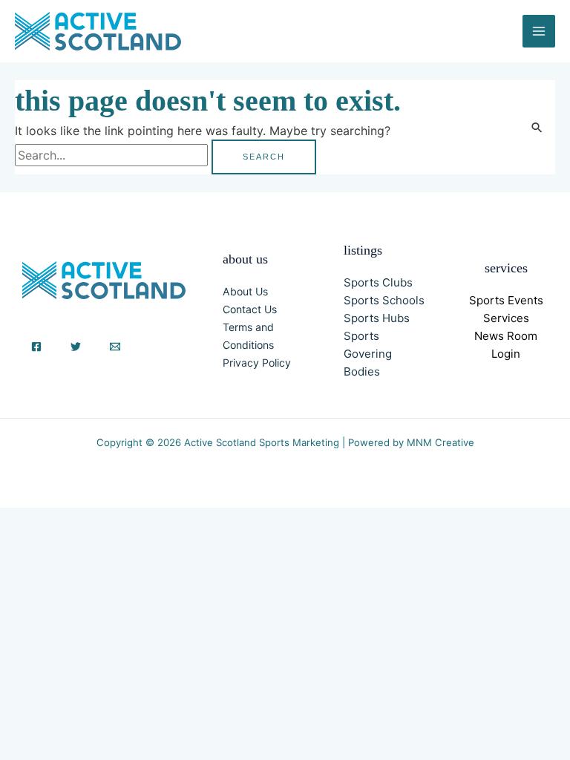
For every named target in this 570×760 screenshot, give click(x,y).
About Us (245, 291)
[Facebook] (36, 346)
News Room (505, 336)
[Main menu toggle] (538, 31)
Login (505, 354)
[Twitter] (76, 346)
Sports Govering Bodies (368, 354)
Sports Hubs (377, 318)
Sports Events (506, 300)
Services (506, 318)
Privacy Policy (257, 362)
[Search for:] (113, 155)
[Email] (115, 346)
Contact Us (250, 309)
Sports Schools (384, 300)
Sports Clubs (378, 282)
